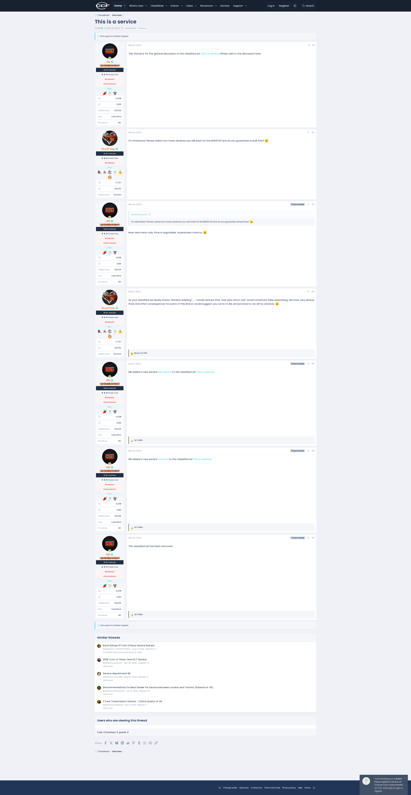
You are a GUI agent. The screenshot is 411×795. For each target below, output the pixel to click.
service (142, 28)
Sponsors (244, 787)
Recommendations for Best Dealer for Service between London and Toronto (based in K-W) (158, 687)
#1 (313, 45)
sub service (164, 372)
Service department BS (117, 673)
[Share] (309, 45)
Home (118, 5)
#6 (313, 450)
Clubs (189, 5)
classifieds (130, 28)
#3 (313, 204)
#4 (313, 291)
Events (175, 5)
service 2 (163, 459)
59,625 (117, 110)
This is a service (209, 53)
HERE (390, 788)
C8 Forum (108, 666)
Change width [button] (230, 787)
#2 (313, 132)
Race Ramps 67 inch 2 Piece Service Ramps (128, 645)
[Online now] (109, 58)
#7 (313, 537)
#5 (313, 363)
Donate (224, 5)
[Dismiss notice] (404, 778)
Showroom (206, 5)
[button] (124, 6)
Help (300, 787)
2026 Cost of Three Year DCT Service (125, 659)
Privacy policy (289, 787)
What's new (136, 5)
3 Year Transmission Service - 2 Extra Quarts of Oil (132, 701)
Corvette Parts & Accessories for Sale (122, 652)
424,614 (117, 194)
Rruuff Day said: (139, 214)
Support (238, 5)
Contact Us (256, 787)
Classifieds (157, 5)
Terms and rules (272, 787)
